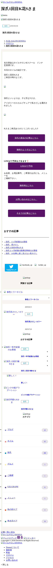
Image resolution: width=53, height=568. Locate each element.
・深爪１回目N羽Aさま (13, 248)
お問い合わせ (12, 560)
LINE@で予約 (26, 166)
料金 (8, 552)
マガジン (10, 555)
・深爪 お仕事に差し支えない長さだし (20, 253)
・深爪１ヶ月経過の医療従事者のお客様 (20, 250)
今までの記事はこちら (26, 213)
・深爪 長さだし (11, 245)
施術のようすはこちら (26, 150)
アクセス (10, 558)
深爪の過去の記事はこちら (26, 138)
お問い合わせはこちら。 (26, 199)
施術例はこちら (26, 185)
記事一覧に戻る (8, 532)
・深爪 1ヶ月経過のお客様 (15, 242)
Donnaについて (12, 547)
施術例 (9, 550)
